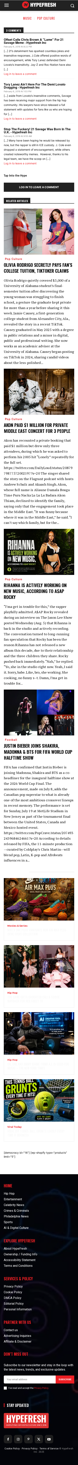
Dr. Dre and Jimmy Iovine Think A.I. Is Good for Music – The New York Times (38, 1066)
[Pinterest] (28, 1439)
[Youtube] (49, 1439)
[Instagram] (18, 1439)
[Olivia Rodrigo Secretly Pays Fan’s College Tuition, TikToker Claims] (39, 232)
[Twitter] (39, 1439)
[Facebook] (8, 1439)
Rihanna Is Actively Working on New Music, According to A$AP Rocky (35, 591)
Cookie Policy (12, 1448)
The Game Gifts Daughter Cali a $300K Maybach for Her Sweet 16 (33, 999)
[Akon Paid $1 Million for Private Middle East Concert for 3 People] (39, 392)
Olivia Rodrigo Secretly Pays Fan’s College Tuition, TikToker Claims (38, 267)
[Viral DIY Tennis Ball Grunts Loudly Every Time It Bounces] (39, 1100)
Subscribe (64, 1379)
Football (11, 740)
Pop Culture (46, 18)
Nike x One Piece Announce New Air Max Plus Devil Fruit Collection (36, 932)
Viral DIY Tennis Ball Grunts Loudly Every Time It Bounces (36, 1133)
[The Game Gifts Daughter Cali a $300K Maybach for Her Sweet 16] (39, 966)
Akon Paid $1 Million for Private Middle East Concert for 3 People (37, 427)
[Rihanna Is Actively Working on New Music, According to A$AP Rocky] (39, 552)
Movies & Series (17, 926)
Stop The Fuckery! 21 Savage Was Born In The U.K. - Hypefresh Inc (37, 131)
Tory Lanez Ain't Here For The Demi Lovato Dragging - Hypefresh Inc (35, 86)
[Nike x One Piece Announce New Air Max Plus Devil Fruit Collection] (39, 899)
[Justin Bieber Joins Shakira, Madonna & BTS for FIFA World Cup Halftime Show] (39, 713)
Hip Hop (12, 993)
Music (27, 18)
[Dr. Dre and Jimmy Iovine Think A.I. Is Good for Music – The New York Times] (39, 1033)
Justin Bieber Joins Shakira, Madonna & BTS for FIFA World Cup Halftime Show (38, 751)
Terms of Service (49, 1448)
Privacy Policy (41, 1388)
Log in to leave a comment (20, 73)
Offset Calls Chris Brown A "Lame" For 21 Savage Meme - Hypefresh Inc (34, 41)
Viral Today (14, 1127)
